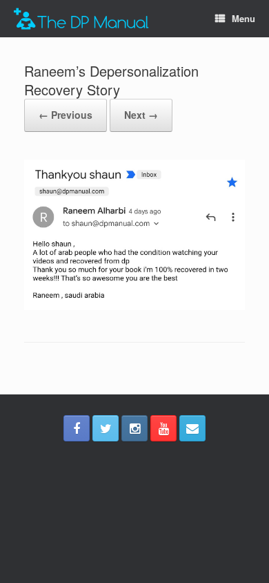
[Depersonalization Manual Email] (192, 428)
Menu (243, 18)
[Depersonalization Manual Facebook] (76, 428)
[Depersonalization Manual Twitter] (105, 428)
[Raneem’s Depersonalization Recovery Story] (134, 306)
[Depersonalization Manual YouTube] (163, 428)
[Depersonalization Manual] (81, 19)
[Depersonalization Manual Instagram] (134, 428)
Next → (141, 115)
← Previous (65, 115)
